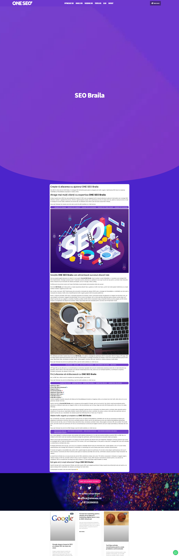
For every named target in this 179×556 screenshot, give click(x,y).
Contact (110, 3)
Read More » (82, 531)
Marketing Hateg (65, 383)
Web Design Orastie (60, 431)
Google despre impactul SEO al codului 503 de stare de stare (62, 546)
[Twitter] (89, 488)
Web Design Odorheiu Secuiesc (107, 431)
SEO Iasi (76, 365)
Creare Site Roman (60, 207)
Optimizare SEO (69, 3)
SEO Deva (113, 365)
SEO (64, 291)
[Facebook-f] (81, 488)
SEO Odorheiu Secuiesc (102, 365)
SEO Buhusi (69, 365)
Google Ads (79, 3)
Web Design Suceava (90, 431)
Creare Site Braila (73, 284)
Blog (104, 3)
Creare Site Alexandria (89, 207)
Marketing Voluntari (115, 383)
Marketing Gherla (89, 383)
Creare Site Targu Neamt (105, 207)
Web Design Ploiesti (60, 432)
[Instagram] (98, 488)
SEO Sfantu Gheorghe (86, 365)
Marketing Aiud (77, 383)
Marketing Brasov (101, 383)
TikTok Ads (98, 3)
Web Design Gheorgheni (75, 431)
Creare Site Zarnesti (73, 207)
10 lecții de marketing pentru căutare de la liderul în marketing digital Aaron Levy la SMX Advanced (89, 516)
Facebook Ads (89, 3)
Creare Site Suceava (121, 207)
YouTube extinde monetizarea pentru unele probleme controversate (115, 547)
